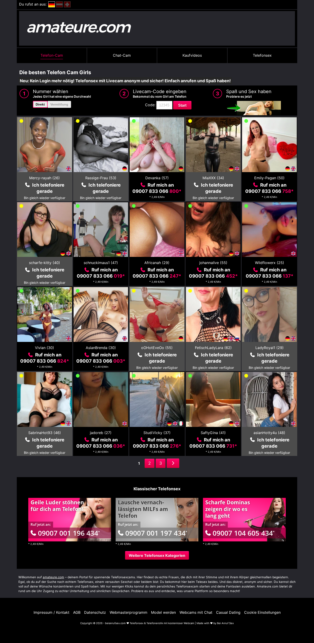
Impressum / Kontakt (51, 612)
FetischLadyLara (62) (213, 347)
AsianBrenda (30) (101, 347)
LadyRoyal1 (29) (269, 347)
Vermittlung (59, 104)
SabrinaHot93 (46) (44, 432)
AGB (76, 612)
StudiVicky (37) (157, 432)
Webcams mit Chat (196, 612)
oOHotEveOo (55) (157, 347)
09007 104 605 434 (243, 533)
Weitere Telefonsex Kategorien (157, 555)
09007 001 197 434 (156, 533)
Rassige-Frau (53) (100, 178)
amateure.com (53, 577)
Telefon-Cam (51, 55)
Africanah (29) (156, 262)
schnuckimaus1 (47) (101, 262)
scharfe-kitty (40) (44, 262)
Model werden (163, 612)
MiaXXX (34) (213, 178)
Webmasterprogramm (128, 612)
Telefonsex (262, 55)
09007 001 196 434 (69, 533)
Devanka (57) (157, 178)
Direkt (40, 104)
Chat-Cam (122, 55)
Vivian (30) (44, 347)
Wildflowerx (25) (269, 262)
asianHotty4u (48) (269, 432)
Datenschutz (95, 612)
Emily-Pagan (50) (269, 178)
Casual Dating (228, 612)
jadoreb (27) (100, 432)
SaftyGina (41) (213, 432)
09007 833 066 (156, 191)
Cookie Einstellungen (262, 612)
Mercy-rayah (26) (44, 178)
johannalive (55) (213, 262)
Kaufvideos (192, 55)
